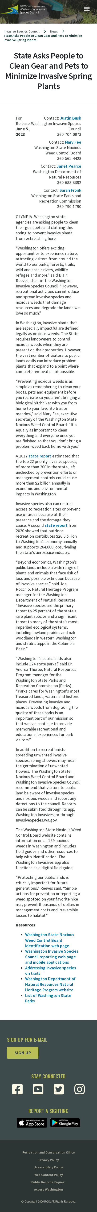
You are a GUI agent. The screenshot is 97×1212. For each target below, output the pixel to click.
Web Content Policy (48, 1175)
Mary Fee (73, 142)
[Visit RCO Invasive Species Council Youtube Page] (38, 1089)
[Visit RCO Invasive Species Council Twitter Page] (59, 1089)
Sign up (23, 1052)
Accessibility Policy (48, 1167)
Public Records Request (48, 1182)
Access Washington (48, 1189)
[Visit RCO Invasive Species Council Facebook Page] (17, 1089)
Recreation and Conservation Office (48, 1152)
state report (39, 456)
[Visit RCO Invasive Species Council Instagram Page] (79, 1089)
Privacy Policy (48, 1160)
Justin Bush (70, 118)
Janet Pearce (69, 166)
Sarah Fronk (70, 190)
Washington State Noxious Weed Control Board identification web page (49, 940)
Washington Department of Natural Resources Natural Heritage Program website (50, 984)
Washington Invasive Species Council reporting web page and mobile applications (51, 956)
